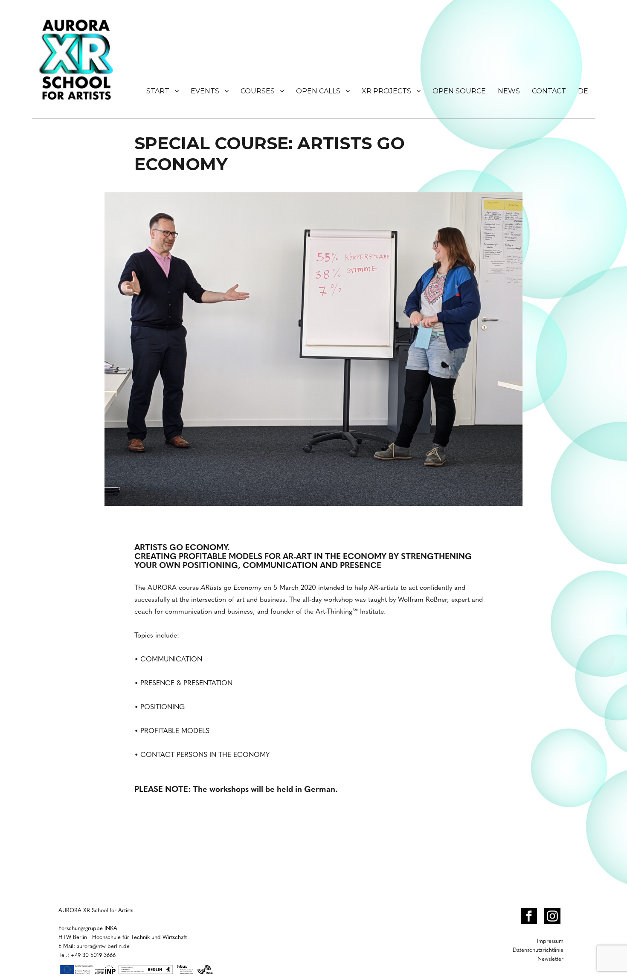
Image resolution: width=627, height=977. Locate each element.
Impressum (550, 940)
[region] (313, 355)
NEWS (509, 91)
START (157, 91)
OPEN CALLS (318, 91)
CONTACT (549, 91)
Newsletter (550, 958)
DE (583, 91)
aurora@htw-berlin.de (103, 946)
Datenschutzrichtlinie (538, 949)
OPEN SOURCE (459, 91)
